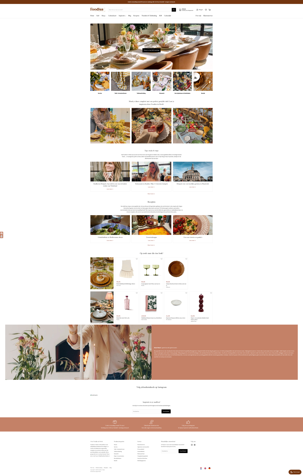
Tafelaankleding (118, 451)
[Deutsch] (210, 468)
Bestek (115, 460)
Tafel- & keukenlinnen (119, 449)
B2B (160, 15)
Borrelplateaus (117, 458)
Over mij (198, 15)
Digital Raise (98, 471)
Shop (103, 15)
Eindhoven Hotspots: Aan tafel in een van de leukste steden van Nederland (110, 185)
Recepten (136, 15)
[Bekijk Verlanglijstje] (206, 10)
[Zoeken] (174, 10)
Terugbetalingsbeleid (142, 456)
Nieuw (115, 444)
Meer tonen (151, 194)
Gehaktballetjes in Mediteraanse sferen (110, 237)
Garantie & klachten (142, 458)
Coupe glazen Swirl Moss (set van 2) (150, 284)
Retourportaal (140, 454)
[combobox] (201, 468)
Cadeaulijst (167, 15)
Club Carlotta (144, 319)
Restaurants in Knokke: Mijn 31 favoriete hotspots (151, 184)
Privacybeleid (140, 449)
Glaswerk (116, 454)
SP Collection (169, 319)
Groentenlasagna (151, 237)
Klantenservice (208, 15)
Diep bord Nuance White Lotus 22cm (175, 318)
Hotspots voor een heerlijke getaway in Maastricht (193, 184)
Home (92, 15)
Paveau (142, 285)
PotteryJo (168, 287)
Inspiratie (122, 15)
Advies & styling (99, 467)
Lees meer (109, 189)
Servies (115, 447)
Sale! (97, 15)
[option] (205, 468)
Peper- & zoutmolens (119, 456)
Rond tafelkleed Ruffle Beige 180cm (125, 284)
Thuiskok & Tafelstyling (149, 15)
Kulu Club (118, 285)
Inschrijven (166, 411)
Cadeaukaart (112, 15)
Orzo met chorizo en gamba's (192, 237)
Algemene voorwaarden (143, 447)
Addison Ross (193, 321)
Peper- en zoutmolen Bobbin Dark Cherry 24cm (200, 319)
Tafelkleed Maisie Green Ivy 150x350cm (151, 318)
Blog (129, 15)
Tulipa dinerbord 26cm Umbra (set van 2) (176, 284)
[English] (205, 468)
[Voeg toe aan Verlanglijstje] (137, 259)
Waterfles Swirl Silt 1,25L (123, 318)
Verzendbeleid (140, 451)
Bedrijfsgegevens (141, 460)
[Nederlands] (201, 468)
